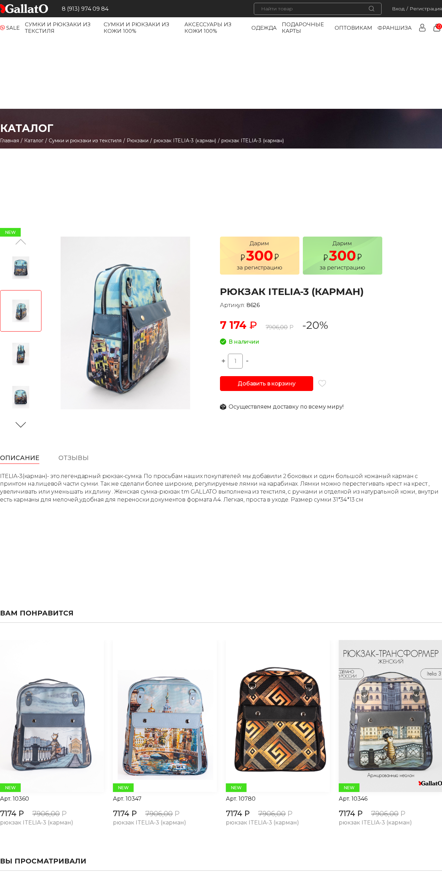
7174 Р (12, 813)
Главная (9, 140)
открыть (44, 716)
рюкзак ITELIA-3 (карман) (185, 140)
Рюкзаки (137, 140)
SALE (13, 28)
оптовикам (353, 28)
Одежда (264, 28)
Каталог (34, 140)
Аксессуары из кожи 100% (207, 27)
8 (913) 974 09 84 (85, 9)
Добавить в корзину (267, 383)
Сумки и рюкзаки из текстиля (85, 140)
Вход (398, 9)
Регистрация (426, 9)
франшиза (394, 28)
